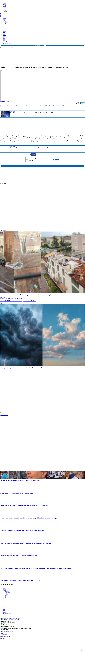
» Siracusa (2, 49)
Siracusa (4, 5)
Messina (6, 24)
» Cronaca (6, 49)
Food (4, 9)
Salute (4, 38)
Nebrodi (4, 31)
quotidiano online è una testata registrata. (10, 618)
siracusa (24, 163)
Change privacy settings (7, 43)
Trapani (6, 27)
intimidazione (13, 163)
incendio (3, 105)
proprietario (20, 163)
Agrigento (7, 21)
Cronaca (4, 6)
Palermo (4, 3)
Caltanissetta (7, 22)
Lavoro (4, 39)
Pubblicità (4, 42)
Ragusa (6, 25)
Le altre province (6, 20)
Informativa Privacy (4, 634)
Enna (6, 23)
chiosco (6, 163)
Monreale (4, 30)
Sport (4, 8)
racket (28, 136)
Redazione (3, 101)
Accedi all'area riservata (42, 45)
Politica (4, 7)
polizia (17, 163)
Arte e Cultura (5, 41)
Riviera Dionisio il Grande (51, 105)
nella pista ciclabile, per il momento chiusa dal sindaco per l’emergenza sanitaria (50, 141)
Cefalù (4, 32)
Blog (4, 40)
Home (4, 34)
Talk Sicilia (5, 10)
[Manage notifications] (82, 650)
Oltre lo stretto (5, 11)
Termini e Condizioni (4, 633)
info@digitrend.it (13, 631)
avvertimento (2, 163)
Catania (4, 4)
